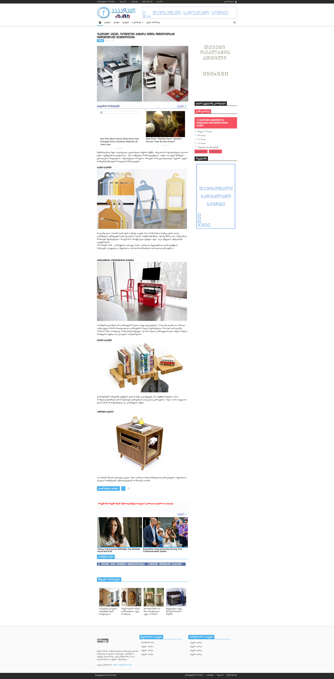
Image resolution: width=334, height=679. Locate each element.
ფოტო (117, 22)
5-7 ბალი (202, 139)
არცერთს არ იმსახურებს (208, 147)
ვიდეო (108, 22)
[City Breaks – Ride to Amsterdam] (109, 597)
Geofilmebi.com (147, 643)
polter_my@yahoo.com (122, 665)
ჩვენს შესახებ (147, 2)
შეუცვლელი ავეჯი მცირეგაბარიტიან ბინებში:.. (174, 611)
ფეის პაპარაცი (153, 22)
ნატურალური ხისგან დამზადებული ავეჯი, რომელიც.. (130, 611)
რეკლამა (123, 2)
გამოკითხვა (203, 111)
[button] (234, 22)
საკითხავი (135, 23)
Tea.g (100, 41)
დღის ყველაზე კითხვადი (211, 103)
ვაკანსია (160, 2)
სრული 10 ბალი (205, 132)
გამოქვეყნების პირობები (106, 2)
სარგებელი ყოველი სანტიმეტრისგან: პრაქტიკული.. (108, 611)
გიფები (126, 22)
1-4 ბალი (202, 143)
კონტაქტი (134, 2)
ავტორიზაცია (229, 2)
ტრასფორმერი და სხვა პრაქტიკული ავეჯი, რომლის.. (152, 611)
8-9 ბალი (202, 135)
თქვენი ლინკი (147, 646)
